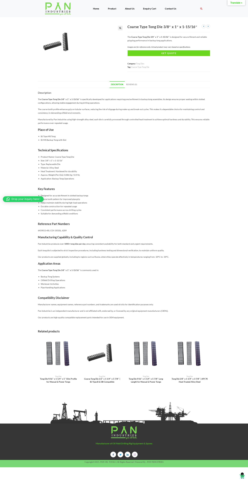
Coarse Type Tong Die (140, 67)
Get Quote (168, 53)
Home (96, 8)
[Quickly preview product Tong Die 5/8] (209, 340)
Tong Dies (140, 63)
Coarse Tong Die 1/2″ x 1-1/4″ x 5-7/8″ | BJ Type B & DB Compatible (102, 380)
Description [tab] (117, 84)
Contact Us (170, 8)
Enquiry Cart (149, 8)
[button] (120, 28)
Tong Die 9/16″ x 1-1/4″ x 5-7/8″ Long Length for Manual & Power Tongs (146, 380)
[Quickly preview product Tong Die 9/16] (78, 340)
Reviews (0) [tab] (131, 84)
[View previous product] (204, 26)
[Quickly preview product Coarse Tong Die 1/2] (122, 340)
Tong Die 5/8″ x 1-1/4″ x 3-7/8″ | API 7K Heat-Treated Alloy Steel (190, 380)
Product (112, 8)
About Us (129, 8)
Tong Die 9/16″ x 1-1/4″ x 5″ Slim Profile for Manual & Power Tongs (58, 380)
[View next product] (208, 26)
